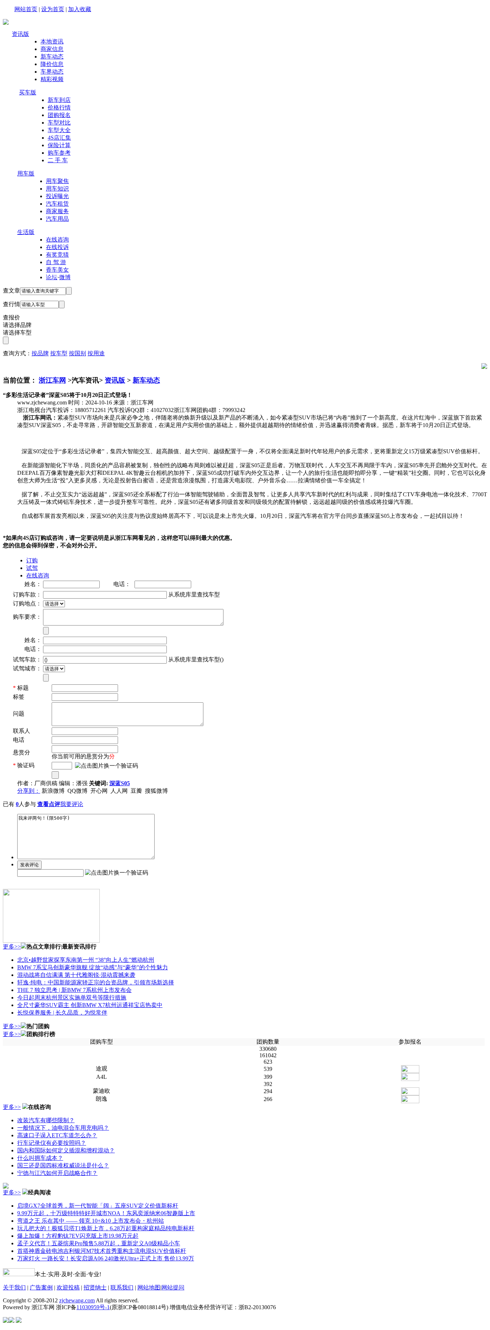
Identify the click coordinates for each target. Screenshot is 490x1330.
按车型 (58, 353)
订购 (32, 560)
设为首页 (52, 9)
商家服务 (57, 211)
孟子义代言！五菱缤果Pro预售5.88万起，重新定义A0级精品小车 (98, 1243)
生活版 (25, 232)
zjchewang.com (77, 1300)
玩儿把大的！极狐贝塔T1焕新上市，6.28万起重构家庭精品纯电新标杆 (105, 1228)
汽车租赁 (57, 204)
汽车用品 (57, 219)
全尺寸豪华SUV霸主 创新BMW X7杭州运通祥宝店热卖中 (89, 1005)
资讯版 (20, 34)
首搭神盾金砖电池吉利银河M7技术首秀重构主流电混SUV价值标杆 (101, 1251)
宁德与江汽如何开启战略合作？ (57, 1173)
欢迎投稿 (68, 1287)
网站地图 (148, 1287)
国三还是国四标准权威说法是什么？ (63, 1165)
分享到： (28, 791)
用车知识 (57, 189)
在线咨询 (57, 240)
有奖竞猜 (57, 255)
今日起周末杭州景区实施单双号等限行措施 (71, 997)
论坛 (51, 277)
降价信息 (52, 64)
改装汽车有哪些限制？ (46, 1120)
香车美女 (57, 270)
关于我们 (14, 1287)
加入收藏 (79, 9)
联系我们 (121, 1287)
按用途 (96, 353)
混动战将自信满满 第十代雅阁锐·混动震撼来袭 (76, 975)
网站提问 (172, 1287)
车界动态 (52, 72)
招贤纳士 (95, 1287)
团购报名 (59, 115)
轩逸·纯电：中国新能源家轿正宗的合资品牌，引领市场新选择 (95, 982)
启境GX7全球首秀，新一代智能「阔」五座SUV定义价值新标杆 (97, 1206)
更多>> (12, 946)
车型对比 (59, 123)
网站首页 (25, 9)
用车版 (25, 173)
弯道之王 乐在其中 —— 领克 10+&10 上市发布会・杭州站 (90, 1221)
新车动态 (52, 56)
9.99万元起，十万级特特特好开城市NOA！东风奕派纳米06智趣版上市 (106, 1213)
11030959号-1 (93, 1307)
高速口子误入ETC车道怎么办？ (57, 1135)
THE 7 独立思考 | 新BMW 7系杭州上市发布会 (74, 990)
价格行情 (59, 107)
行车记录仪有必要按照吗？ (51, 1143)
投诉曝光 (57, 196)
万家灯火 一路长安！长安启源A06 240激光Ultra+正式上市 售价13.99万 (105, 1258)
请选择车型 (17, 332)
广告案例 (41, 1287)
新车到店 (59, 100)
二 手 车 (58, 160)
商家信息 (52, 49)
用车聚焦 (57, 181)
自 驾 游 (56, 262)
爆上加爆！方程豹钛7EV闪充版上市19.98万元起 (77, 1236)
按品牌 (40, 353)
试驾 (32, 568)
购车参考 (59, 153)
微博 (65, 277)
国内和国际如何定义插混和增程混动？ (66, 1150)
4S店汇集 (59, 138)
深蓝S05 (119, 783)
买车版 (27, 92)
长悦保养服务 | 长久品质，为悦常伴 (62, 1013)
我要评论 (71, 804)
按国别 (77, 353)
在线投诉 (57, 247)
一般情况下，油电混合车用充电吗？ (63, 1128)
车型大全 (59, 130)
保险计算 (59, 145)
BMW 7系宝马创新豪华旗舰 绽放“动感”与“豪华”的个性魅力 (92, 967)
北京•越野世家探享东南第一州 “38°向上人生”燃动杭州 (85, 960)
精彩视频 (52, 79)
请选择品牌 (17, 325)
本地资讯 (52, 41)
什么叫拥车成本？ (40, 1158)
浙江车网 (52, 380)
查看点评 (48, 804)
